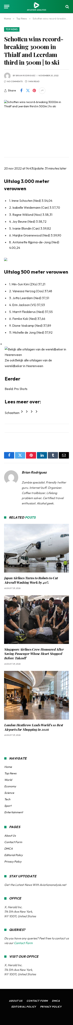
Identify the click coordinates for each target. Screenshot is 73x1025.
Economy (10, 786)
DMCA (8, 848)
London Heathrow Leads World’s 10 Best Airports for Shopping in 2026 (33, 727)
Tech (7, 799)
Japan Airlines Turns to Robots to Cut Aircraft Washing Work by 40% (31, 580)
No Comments (15, 81)
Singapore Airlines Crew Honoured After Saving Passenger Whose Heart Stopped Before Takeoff (34, 653)
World (8, 780)
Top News (12, 29)
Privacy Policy (12, 861)
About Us (10, 835)
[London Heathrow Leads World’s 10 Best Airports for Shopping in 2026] (36, 695)
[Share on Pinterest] (34, 90)
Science (9, 793)
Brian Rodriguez (25, 75)
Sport (7, 806)
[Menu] (6, 6)
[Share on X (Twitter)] (28, 90)
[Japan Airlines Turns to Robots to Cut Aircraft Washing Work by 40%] (36, 548)
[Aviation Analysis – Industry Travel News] (36, 6)
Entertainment (13, 812)
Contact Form (13, 842)
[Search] (67, 6)
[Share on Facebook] (21, 90)
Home (8, 767)
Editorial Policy (13, 855)
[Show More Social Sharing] (42, 90)
